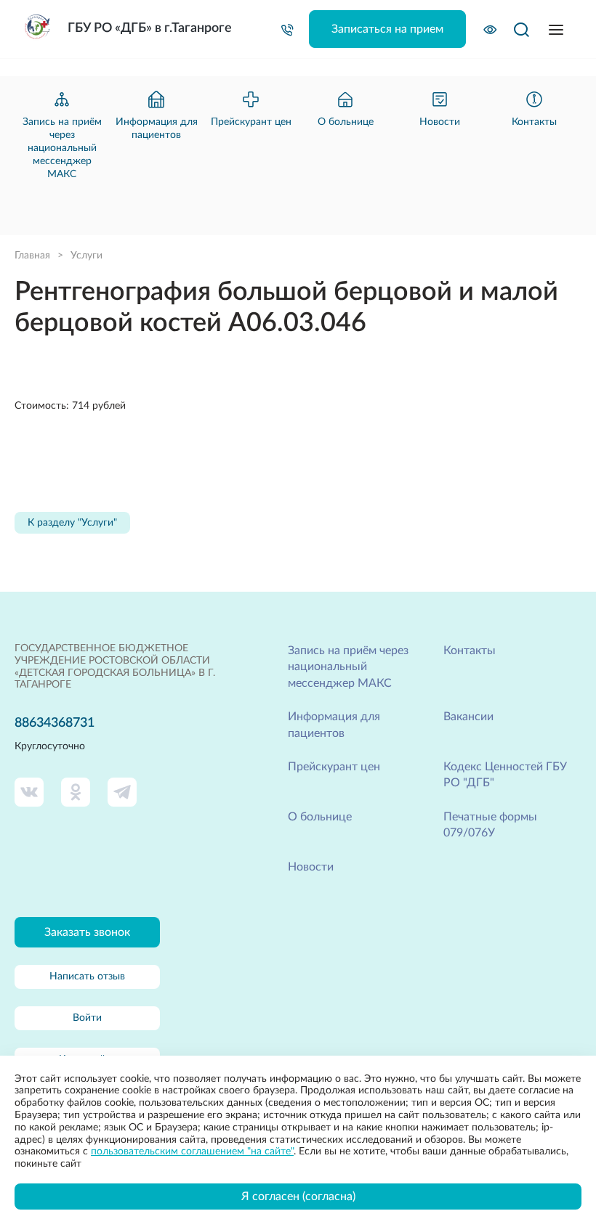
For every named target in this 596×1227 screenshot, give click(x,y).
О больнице (320, 817)
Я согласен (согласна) (298, 1196)
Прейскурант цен (334, 767)
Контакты (469, 650)
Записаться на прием (387, 29)
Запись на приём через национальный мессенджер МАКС (348, 667)
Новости (311, 867)
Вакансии (468, 716)
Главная (32, 255)
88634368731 (54, 723)
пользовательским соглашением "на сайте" (192, 1151)
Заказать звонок (87, 932)
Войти (87, 1018)
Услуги (86, 255)
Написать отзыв (87, 976)
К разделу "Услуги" (72, 523)
